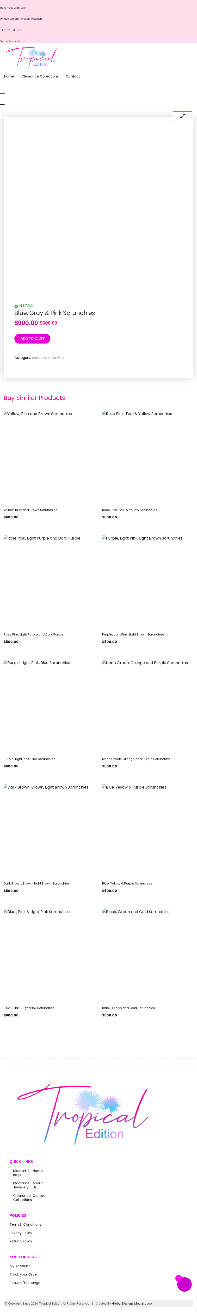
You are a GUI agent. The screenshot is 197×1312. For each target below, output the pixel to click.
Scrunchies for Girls (48, 357)
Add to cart (32, 339)
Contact (73, 76)
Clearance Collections (40, 76)
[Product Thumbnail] (182, 116)
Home (9, 76)
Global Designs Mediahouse (132, 1303)
